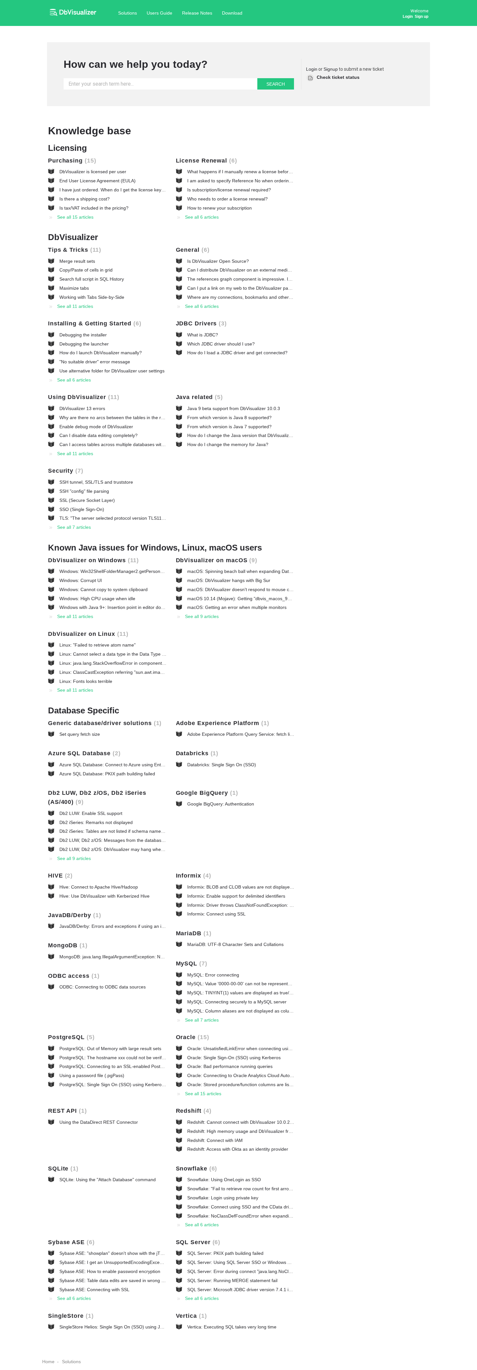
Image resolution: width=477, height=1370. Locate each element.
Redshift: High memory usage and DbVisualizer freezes (244, 1131)
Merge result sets (77, 261)
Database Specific (83, 710)
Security (64, 470)
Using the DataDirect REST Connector (98, 1122)
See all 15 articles (75, 217)
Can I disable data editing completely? (98, 435)
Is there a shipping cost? (84, 198)
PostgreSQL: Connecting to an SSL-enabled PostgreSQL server (124, 1066)
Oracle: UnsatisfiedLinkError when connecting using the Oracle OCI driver (262, 1048)
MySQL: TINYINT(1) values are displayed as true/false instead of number (262, 992)
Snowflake (195, 1168)
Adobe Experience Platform (221, 723)
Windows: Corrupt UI (80, 580)
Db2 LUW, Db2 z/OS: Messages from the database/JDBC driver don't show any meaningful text (157, 840)
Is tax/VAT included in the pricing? (93, 208)
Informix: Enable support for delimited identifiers (236, 896)
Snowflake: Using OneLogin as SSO (224, 1179)
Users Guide (159, 13)
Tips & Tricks (73, 250)
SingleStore (70, 1316)
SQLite (62, 1168)
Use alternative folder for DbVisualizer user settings (112, 370)
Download (232, 13)
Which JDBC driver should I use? (221, 343)
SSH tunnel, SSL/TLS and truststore (96, 482)
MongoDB (66, 945)
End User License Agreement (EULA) (97, 180)
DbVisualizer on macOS (215, 560)
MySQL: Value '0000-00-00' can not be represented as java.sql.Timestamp (263, 983)
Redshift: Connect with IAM (215, 1140)
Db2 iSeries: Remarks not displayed (96, 822)
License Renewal (205, 160)
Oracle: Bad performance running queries (230, 1066)
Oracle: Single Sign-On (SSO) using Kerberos (234, 1057)
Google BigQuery (206, 793)
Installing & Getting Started (93, 323)
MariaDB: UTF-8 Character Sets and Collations (235, 944)
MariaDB (192, 933)
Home (48, 1361)
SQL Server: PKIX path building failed (225, 1253)
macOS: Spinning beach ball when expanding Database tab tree (253, 571)
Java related (198, 397)
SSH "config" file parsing (84, 491)
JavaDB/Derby (73, 915)
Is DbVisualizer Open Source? (218, 261)
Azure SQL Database (83, 753)
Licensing (67, 147)
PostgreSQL (70, 1037)
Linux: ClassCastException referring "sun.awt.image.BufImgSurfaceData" (134, 672)
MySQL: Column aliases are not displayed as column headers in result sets (264, 1010)
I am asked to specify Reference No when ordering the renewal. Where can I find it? (273, 180)
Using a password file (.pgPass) (91, 1075)
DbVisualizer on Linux (87, 634)
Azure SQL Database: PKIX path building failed (107, 773)
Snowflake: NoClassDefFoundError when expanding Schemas (250, 1215)
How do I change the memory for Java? (227, 444)
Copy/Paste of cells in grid (86, 270)
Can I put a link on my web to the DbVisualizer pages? (242, 288)
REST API (66, 1111)
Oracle (191, 1037)
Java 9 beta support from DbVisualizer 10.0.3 (233, 408)
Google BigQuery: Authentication (220, 803)
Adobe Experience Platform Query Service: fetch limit (241, 734)
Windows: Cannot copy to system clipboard (103, 589)
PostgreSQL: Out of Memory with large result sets (110, 1048)
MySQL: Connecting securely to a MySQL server (237, 1001)
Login (311, 69)
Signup (331, 69)
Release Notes (197, 13)
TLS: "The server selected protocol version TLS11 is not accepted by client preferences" (149, 518)
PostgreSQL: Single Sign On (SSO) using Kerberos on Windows (124, 1084)
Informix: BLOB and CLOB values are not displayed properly (249, 887)
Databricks (196, 753)
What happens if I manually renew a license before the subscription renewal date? (271, 171)
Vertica (190, 1316)
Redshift (192, 1111)
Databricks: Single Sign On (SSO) (221, 764)
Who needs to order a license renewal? (227, 198)
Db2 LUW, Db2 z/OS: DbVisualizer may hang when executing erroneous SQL (138, 849)
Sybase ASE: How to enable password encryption (109, 1271)
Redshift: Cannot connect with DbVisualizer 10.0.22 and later (249, 1122)
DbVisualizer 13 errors (82, 408)
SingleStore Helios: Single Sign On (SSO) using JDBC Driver (121, 1326)
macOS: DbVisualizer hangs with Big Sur (228, 580)
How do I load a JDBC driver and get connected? (237, 352)
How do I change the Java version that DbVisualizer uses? (247, 435)
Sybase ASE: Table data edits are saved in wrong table (115, 1280)
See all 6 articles (202, 217)
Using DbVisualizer (82, 397)
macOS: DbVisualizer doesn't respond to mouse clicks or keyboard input (261, 589)
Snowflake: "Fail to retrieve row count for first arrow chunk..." (249, 1188)
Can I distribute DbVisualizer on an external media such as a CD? (254, 270)
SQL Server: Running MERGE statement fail (232, 1280)
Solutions (127, 13)
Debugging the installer (83, 334)
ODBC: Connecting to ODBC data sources (102, 986)
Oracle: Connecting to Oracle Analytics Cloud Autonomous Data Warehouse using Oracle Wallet (285, 1075)
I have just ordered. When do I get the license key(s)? (114, 189)
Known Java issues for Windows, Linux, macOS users (155, 547)
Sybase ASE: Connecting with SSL (94, 1289)
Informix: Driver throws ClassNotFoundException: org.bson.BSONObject (261, 905)
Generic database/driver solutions (103, 723)
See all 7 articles (74, 527)
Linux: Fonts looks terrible (85, 681)
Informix (192, 875)
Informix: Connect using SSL (216, 913)
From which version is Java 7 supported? (229, 426)
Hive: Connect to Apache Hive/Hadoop (98, 887)
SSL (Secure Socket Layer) (87, 500)
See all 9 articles (202, 616)
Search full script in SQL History (91, 279)
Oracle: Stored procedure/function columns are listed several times (255, 1084)
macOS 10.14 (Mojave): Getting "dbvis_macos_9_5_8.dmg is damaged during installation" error (285, 598)
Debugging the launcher (84, 343)
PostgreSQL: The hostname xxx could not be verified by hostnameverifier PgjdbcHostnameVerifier (159, 1057)
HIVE (59, 875)
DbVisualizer (73, 237)
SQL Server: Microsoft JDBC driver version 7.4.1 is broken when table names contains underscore (287, 1289)
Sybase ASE (70, 1242)
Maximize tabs (74, 288)
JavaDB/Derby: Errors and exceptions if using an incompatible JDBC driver (135, 926)
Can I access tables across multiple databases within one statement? (130, 444)
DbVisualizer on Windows (92, 560)
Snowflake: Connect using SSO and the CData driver (241, 1206)
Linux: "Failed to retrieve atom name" (97, 645)
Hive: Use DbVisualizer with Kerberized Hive (104, 896)
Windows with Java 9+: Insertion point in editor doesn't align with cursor (132, 607)
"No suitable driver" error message (94, 361)
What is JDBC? (202, 334)
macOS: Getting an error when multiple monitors (237, 607)
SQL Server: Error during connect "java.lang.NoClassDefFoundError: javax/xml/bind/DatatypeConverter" (293, 1271)
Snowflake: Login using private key (222, 1197)
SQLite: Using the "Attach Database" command (107, 1179)
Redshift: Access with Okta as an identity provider (237, 1149)
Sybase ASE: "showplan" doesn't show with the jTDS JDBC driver (125, 1253)
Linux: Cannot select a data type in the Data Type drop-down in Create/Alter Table (143, 654)
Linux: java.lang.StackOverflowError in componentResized (118, 663)
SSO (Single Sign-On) (81, 509)
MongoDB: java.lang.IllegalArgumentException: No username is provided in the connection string (158, 956)
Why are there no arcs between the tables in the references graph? (128, 417)
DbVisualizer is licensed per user (92, 171)
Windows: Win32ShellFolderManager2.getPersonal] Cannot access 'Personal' (138, 571)
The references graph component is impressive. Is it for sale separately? (261, 279)
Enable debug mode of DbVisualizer (96, 426)
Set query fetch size (79, 734)
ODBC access (72, 976)
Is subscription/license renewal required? (229, 189)
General (191, 250)
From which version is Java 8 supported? (229, 417)
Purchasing (71, 160)
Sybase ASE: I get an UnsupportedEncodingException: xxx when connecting (137, 1262)
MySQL (190, 963)
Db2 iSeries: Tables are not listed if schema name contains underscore (131, 831)
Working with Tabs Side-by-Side (91, 297)
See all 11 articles (75, 306)
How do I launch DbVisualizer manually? (100, 352)
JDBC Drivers (200, 323)
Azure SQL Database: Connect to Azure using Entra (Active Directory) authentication (145, 764)
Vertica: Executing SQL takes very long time (231, 1326)
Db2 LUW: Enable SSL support (90, 813)
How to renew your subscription (219, 208)
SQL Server (197, 1242)
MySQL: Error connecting (213, 974)
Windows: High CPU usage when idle (97, 598)
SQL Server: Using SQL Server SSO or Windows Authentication (251, 1262)
